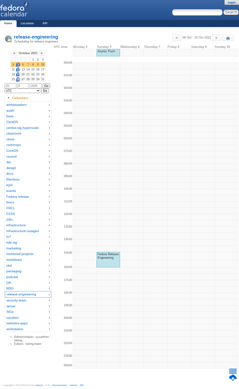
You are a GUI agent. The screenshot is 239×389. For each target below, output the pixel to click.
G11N (10, 214)
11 (13, 69)
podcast (12, 277)
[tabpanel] (28, 217)
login (231, 2)
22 (33, 74)
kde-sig (11, 242)
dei (8, 162)
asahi (10, 110)
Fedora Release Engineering (108, 255)
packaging (13, 271)
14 (28, 69)
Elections (13, 179)
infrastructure (16, 225)
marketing (13, 248)
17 (42, 69)
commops (13, 145)
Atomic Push (106, 51)
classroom (13, 133)
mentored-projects (19, 254)
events (11, 191)
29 (33, 79)
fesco (10, 202)
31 (42, 79)
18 (13, 74)
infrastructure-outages (22, 231)
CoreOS (12, 150)
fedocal (38, 385)
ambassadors (16, 104)
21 (28, 74)
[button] (176, 37)
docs (9, 173)
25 (13, 79)
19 (18, 74)
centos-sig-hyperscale (22, 128)
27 (23, 79)
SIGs (10, 312)
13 (23, 69)
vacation (12, 317)
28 (28, 79)
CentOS (12, 122)
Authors (73, 385)
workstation (14, 329)
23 (37, 74)
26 (18, 79)
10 (42, 64)
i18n (9, 219)
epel (9, 185)
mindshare (14, 260)
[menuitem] (28, 105)
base (10, 116)
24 (42, 74)
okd (9, 265)
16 (37, 69)
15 (33, 69)
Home (8, 23)
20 (23, 74)
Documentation (59, 385)
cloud (10, 139)
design (11, 168)
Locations (27, 23)
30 (37, 79)
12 (18, 69)
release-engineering (36, 36)
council (11, 156)
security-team (16, 300)
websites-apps (17, 323)
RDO (10, 288)
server (11, 306)
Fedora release (17, 196)
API (44, 23)
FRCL (10, 208)
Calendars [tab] (20, 98)
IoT (8, 237)
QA (8, 282)
